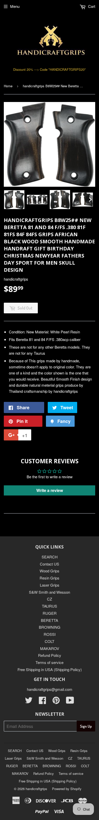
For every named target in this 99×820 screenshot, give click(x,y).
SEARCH (50, 556)
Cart (91, 6)
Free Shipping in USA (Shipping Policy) (50, 669)
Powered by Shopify (66, 788)
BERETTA (49, 620)
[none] (14, 199)
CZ (49, 599)
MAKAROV (49, 648)
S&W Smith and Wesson (49, 592)
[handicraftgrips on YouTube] (70, 701)
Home (8, 85)
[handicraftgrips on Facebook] (42, 701)
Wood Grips (49, 570)
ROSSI (50, 634)
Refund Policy (49, 655)
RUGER (50, 613)
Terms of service (49, 662)
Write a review (49, 490)
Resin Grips (49, 577)
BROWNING (49, 627)
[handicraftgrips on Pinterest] (56, 701)
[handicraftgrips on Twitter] (28, 701)
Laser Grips (49, 585)
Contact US (49, 564)
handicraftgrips (36, 788)
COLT (49, 641)
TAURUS (49, 606)
